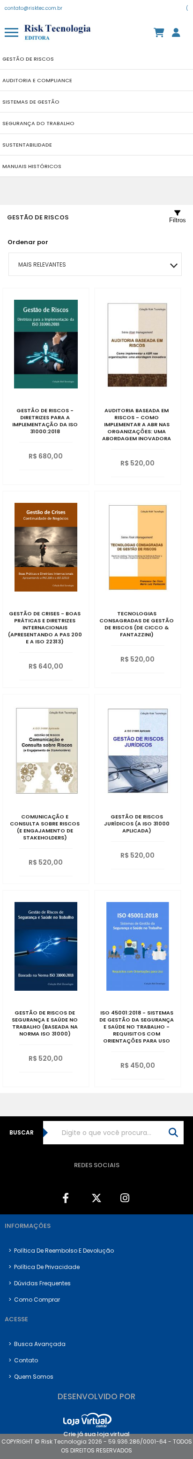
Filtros (177, 220)
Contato (23, 1360)
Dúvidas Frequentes (39, 1283)
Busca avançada (37, 1344)
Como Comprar (34, 1300)
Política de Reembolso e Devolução (61, 1251)
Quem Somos (30, 1377)
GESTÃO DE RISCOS (38, 217)
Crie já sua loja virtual (96, 1434)
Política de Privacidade (44, 1267)
